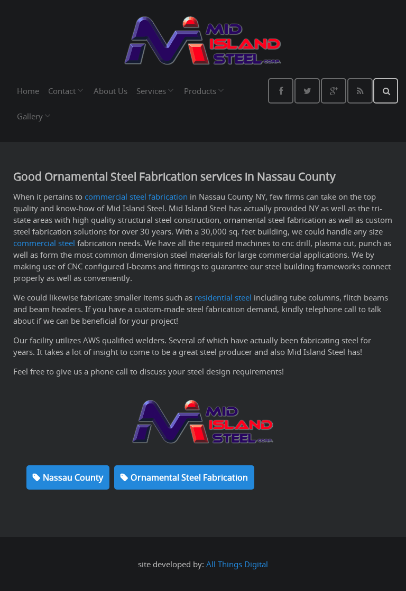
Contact (62, 91)
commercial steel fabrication (136, 196)
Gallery (30, 116)
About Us (110, 91)
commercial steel (44, 243)
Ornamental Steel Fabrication (189, 477)
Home (28, 91)
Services (151, 91)
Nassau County (73, 477)
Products (200, 91)
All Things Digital (237, 564)
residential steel (223, 297)
